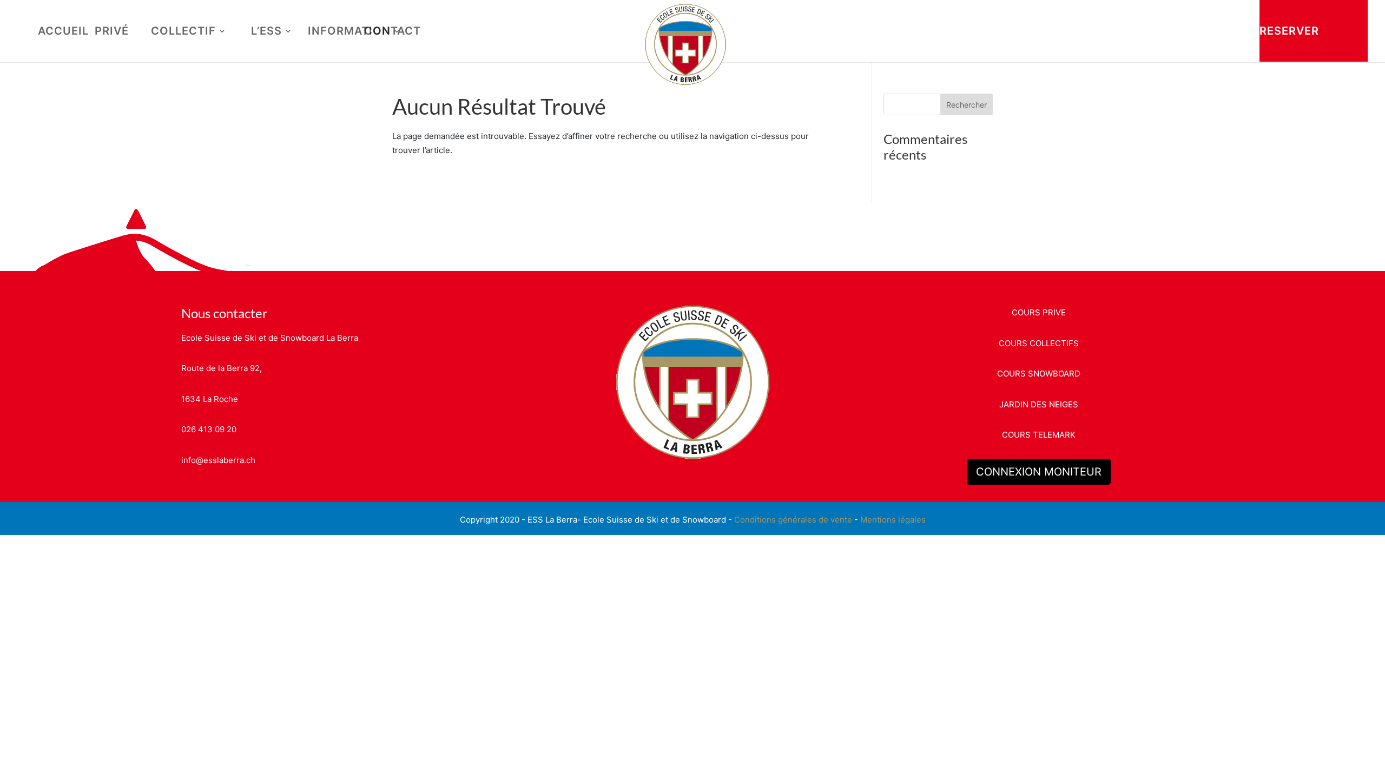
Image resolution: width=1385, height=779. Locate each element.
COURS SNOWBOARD (1038, 373)
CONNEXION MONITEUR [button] (1039, 471)
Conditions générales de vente (793, 519)
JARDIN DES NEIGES (1038, 404)
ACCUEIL (63, 32)
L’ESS (266, 32)
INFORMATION (349, 32)
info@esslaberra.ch (218, 460)
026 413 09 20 (208, 429)
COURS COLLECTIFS (1039, 343)
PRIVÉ (112, 32)
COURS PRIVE (1039, 312)
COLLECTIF (183, 32)
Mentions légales (893, 519)
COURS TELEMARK (1039, 435)
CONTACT (392, 32)
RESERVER (1289, 30)
